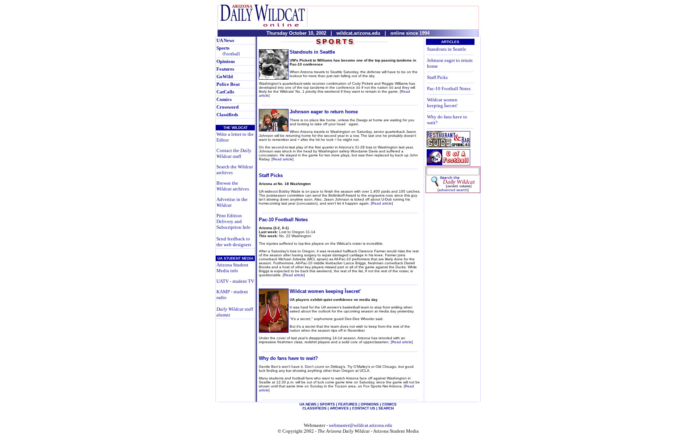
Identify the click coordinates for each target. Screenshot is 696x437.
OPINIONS (370, 404)
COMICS (389, 404)
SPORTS (327, 404)
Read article (283, 159)
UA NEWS (307, 404)
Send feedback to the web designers (233, 241)
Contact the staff (233, 153)
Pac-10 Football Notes (283, 219)
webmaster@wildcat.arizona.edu (360, 425)
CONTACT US (363, 408)
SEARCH (386, 408)
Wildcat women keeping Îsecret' (325, 291)
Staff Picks (271, 175)
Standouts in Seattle (312, 52)
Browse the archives (232, 186)
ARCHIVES (339, 408)
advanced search (453, 190)
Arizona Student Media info (232, 267)
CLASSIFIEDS (314, 408)
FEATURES (347, 404)
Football (231, 53)
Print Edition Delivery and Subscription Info (233, 221)
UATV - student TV (235, 281)
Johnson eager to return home (324, 111)
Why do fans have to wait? (288, 358)
